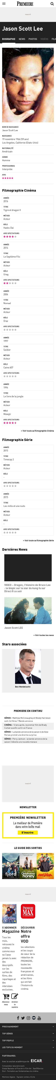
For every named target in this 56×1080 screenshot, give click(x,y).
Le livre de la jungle (13, 396)
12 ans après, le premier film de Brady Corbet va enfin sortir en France (25, 726)
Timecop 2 (8, 459)
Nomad (7, 303)
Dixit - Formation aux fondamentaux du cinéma (20, 1071)
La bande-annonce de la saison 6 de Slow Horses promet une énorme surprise (26, 733)
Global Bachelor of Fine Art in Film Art (16, 1068)
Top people (8, 1040)
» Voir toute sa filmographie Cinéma (37, 431)
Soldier (7, 349)
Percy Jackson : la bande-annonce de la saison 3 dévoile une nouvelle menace (25, 740)
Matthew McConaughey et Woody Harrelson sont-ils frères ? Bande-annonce (27, 719)
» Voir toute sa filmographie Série (38, 540)
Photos (33, 39)
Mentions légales (8, 1077)
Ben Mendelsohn (22, 686)
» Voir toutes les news (43, 635)
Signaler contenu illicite (26, 1077)
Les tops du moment (12, 1047)
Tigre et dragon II (12, 210)
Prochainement (10, 1026)
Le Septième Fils (11, 256)
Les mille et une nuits (14, 506)
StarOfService (38, 1068)
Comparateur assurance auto (13, 1066)
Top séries (7, 1033)
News (22, 39)
